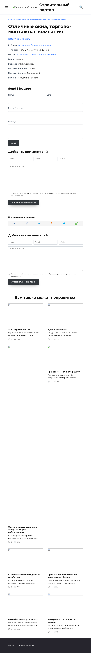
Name (11, 95)
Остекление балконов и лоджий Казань (36, 54)
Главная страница (16, 19)
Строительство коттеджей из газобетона (24, 575)
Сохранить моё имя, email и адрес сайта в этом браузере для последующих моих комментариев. (43, 194)
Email (49, 95)
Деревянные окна (57, 329)
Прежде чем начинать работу (64, 372)
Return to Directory (19, 38)
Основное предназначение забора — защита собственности (22, 529)
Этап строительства (19, 329)
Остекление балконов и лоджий (34, 45)
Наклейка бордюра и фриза (23, 619)
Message (12, 121)
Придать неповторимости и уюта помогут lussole (62, 575)
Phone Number (15, 108)
